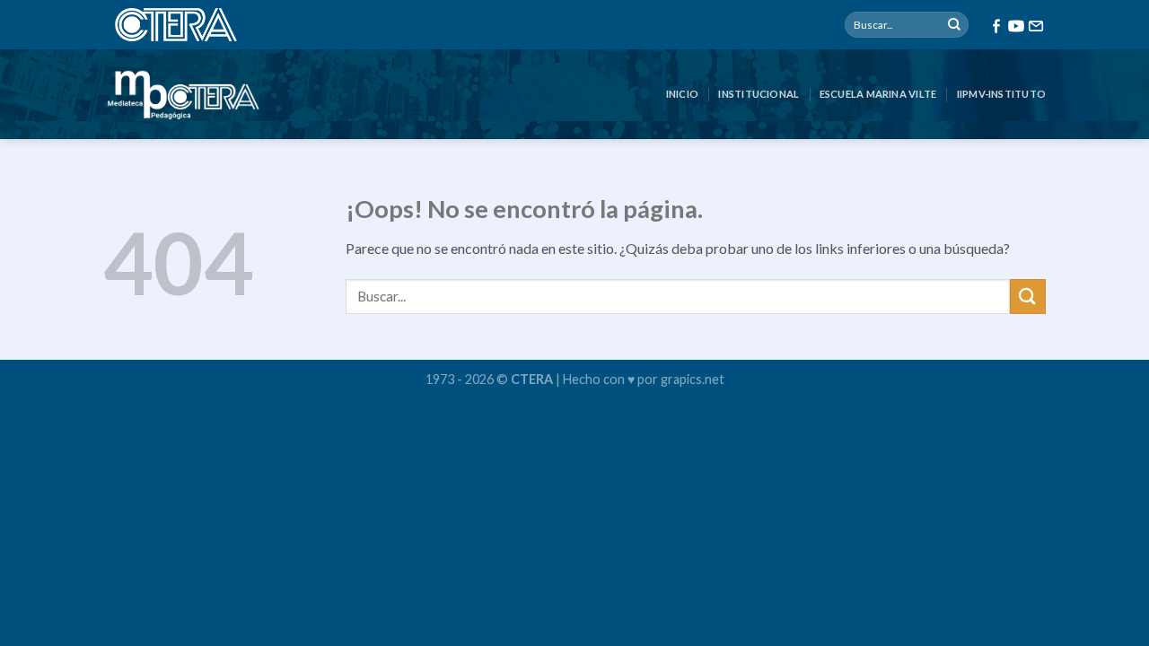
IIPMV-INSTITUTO (1001, 94)
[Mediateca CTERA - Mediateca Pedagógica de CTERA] (183, 94)
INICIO (682, 94)
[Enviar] (954, 25)
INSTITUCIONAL (758, 94)
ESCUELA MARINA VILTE (878, 94)
